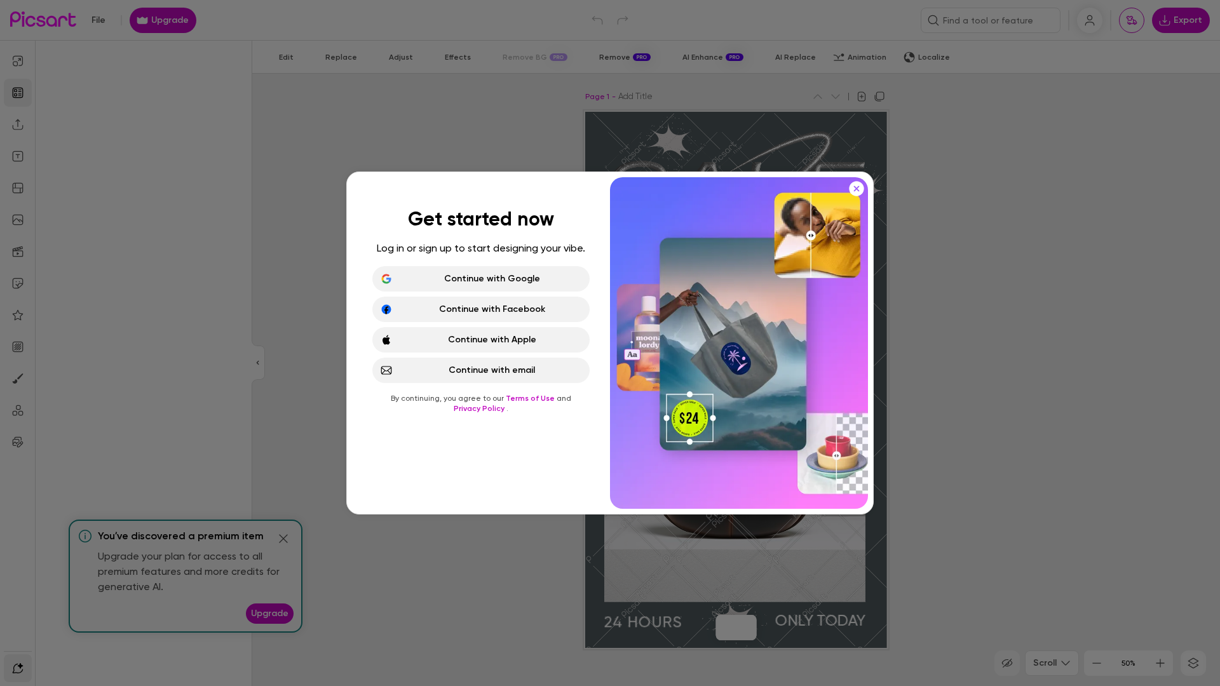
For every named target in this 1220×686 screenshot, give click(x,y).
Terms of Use (531, 398)
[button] (610, 343)
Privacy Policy (480, 408)
